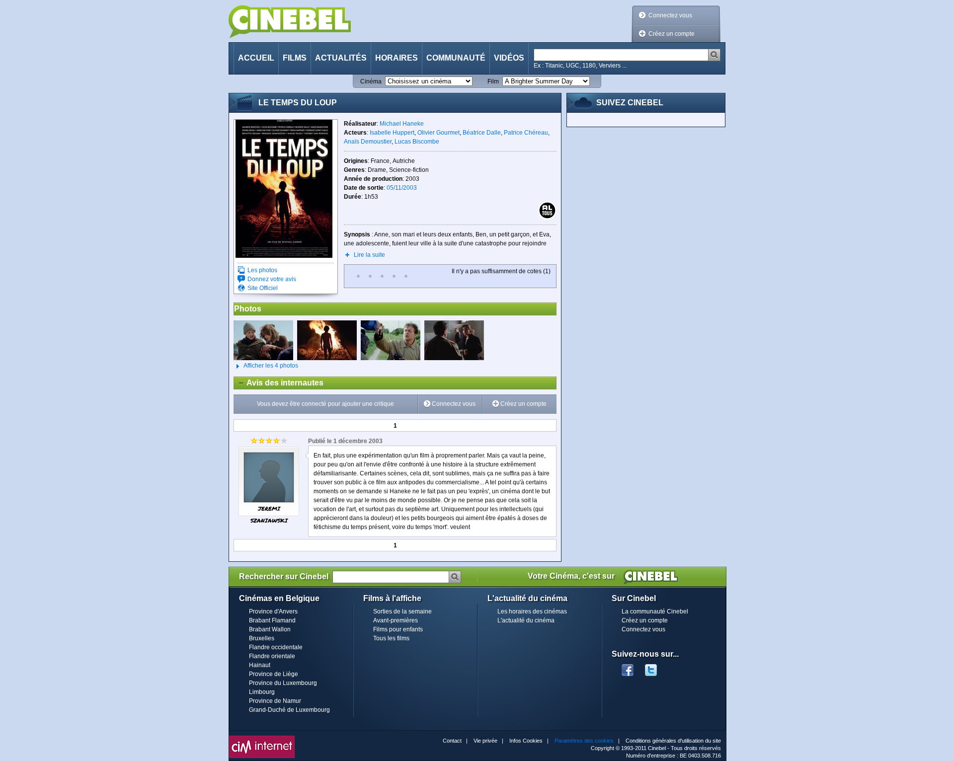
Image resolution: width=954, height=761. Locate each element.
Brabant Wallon (270, 629)
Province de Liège (273, 674)
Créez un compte (671, 33)
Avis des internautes (278, 383)
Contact (452, 741)
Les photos (262, 270)
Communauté (455, 58)
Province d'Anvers (273, 611)
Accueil (256, 58)
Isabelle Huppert (392, 132)
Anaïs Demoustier (368, 141)
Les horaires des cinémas (532, 611)
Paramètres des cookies (584, 741)
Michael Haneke (402, 123)
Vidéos (509, 58)
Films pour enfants (398, 629)
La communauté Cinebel (655, 611)
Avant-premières (395, 620)
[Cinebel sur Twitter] (656, 667)
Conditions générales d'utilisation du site (673, 741)
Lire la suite (369, 254)
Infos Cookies (526, 741)
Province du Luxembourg (283, 683)
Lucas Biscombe (417, 141)
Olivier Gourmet (438, 132)
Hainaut (259, 665)
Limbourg (262, 691)
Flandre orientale (272, 656)
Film (493, 81)
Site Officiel (262, 288)
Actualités (341, 58)
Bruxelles (261, 638)
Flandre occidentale (276, 647)
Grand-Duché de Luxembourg (289, 709)
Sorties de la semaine (402, 611)
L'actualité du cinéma (526, 620)
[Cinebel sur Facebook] (627, 667)
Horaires (396, 58)
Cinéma (371, 81)
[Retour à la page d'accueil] (290, 21)
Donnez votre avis (271, 279)
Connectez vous (670, 15)
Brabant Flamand (272, 620)
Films (295, 58)
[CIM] (262, 738)
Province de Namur (275, 700)
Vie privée (485, 741)
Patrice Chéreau (526, 132)
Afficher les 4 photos (266, 365)
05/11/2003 (402, 187)
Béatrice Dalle (482, 132)
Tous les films (391, 638)
